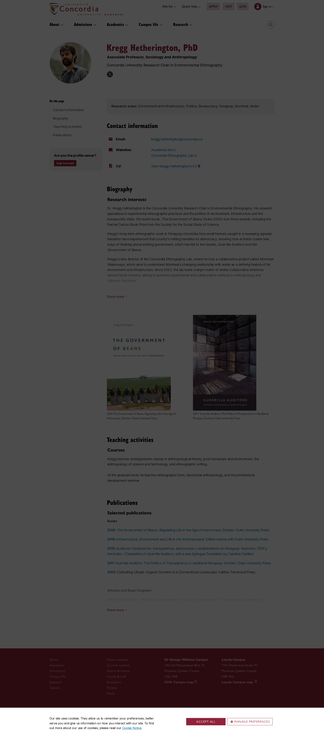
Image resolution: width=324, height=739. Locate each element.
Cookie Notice (131, 728)
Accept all (205, 721)
